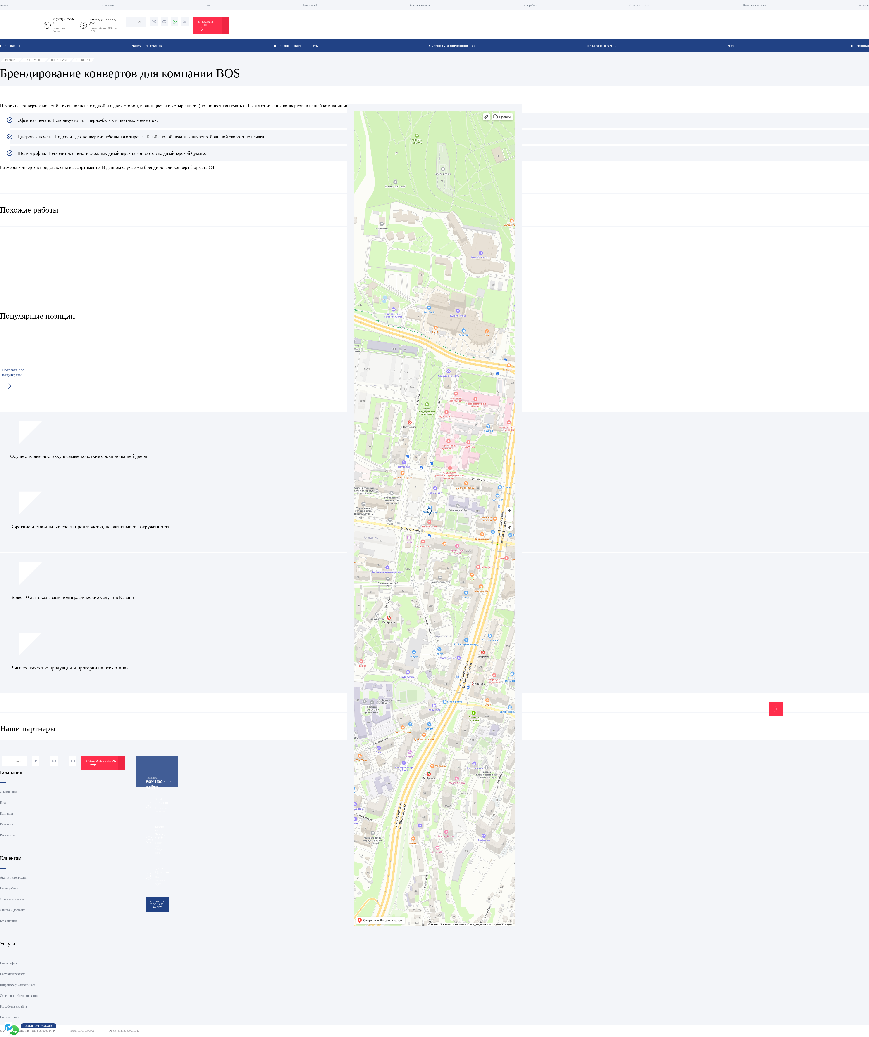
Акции (4, 5)
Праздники (860, 45)
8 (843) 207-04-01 (162, 801)
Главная (11, 60)
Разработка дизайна (13, 1006)
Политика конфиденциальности (158, 779)
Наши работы (529, 5)
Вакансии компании (754, 5)
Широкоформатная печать (296, 45)
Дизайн (734, 45)
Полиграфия (10, 45)
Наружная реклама (147, 45)
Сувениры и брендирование (452, 45)
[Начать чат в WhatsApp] (14, 1030)
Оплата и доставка (640, 5)
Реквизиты (7, 835)
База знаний (310, 5)
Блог (208, 5)
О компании (107, 5)
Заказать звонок (206, 23)
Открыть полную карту (157, 904)
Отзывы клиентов (419, 5)
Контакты (863, 5)
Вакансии (6, 824)
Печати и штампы (602, 45)
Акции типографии (13, 877)
